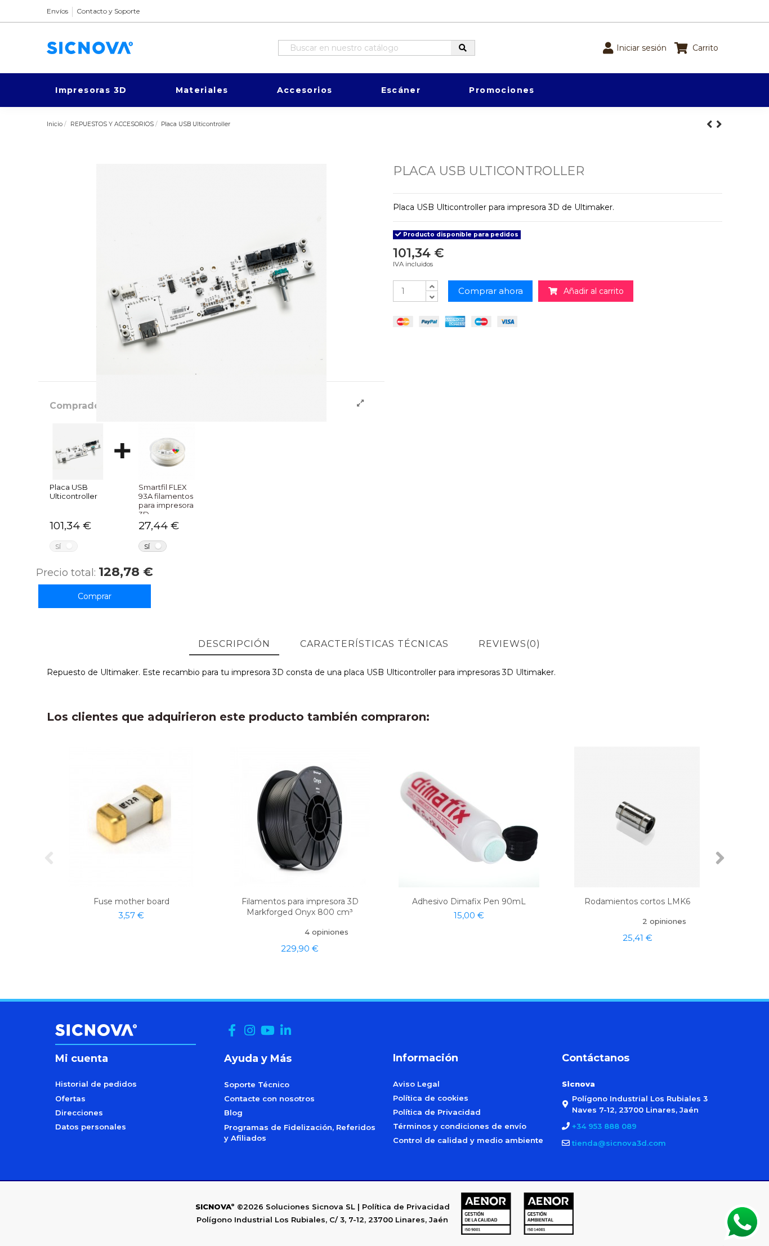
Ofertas (70, 1098)
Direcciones (79, 1112)
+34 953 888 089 (604, 1126)
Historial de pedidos (96, 1083)
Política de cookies (430, 1097)
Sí (58, 546)
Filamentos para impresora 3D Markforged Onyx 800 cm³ (300, 906)
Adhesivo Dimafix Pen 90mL (469, 901)
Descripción (234, 643)
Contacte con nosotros (269, 1098)
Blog (233, 1112)
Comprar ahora (490, 290)
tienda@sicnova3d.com (619, 1142)
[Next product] (719, 124)
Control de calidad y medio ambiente (468, 1140)
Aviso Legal (416, 1083)
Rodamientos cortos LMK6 (637, 901)
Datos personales (90, 1126)
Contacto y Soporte (108, 11)
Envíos (57, 11)
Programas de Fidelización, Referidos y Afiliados (299, 1133)
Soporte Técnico (256, 1084)
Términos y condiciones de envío (459, 1126)
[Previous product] (711, 124)
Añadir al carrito (590, 291)
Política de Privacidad (437, 1112)
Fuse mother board (131, 901)
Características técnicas (374, 643)
